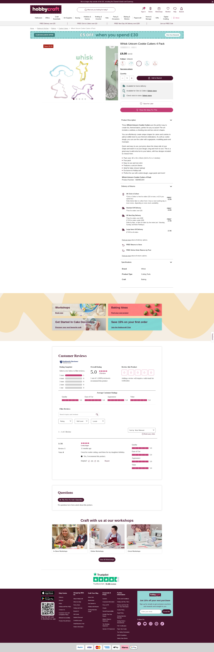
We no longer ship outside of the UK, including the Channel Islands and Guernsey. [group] (106, 1)
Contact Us (62, 609)
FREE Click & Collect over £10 (87, 23)
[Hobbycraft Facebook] (139, 624)
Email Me (166, 611)
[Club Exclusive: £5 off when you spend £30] (107, 35)
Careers (105, 598)
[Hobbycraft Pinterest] (156, 624)
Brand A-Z (76, 611)
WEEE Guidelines (122, 635)
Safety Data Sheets (122, 638)
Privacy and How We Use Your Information (123, 605)
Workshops (91, 600)
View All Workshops (107, 560)
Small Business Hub (78, 623)
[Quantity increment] (131, 78)
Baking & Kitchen (43, 28)
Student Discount (78, 617)
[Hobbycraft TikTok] (162, 624)
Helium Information (78, 626)
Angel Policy (120, 613)
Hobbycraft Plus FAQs (65, 606)
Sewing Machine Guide (92, 610)
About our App (77, 601)
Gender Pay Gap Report (107, 615)
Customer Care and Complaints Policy (64, 613)
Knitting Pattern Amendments (121, 621)
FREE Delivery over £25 (47, 23)
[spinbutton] (127, 78)
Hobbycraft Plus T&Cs (123, 601)
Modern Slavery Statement (107, 620)
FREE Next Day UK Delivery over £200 (127, 23)
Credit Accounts (77, 620)
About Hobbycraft (78, 598)
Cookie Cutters (63, 28)
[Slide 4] (82, 99)
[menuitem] (38, 18)
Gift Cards (76, 614)
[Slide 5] (85, 99)
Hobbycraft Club (77, 608)
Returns (61, 600)
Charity (104, 608)
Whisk (143, 269)
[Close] (212, 2)
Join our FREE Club (166, 23)
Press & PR (106, 605)
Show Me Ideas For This (148, 110)
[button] (72, 73)
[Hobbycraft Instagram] (150, 624)
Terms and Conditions (123, 598)
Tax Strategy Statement (106, 625)
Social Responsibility (108, 611)
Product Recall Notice (65, 621)
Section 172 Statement (109, 629)
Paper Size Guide (122, 629)
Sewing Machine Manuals (121, 617)
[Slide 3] (79, 99)
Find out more (126, 240)
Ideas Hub (91, 597)
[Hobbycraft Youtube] (145, 624)
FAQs (60, 603)
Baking (53, 28)
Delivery (61, 597)
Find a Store (76, 605)
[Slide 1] (74, 99)
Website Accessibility (64, 617)
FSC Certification (121, 626)
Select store (152, 91)
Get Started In (92, 603)
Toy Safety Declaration (123, 632)
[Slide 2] (76, 99)
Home (32, 28)
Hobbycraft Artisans (93, 606)
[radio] (123, 63)
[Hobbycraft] (45, 10)
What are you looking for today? (97, 10)
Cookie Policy (120, 609)
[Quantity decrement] (122, 78)
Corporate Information (108, 601)
